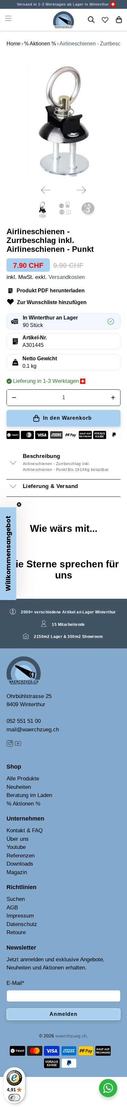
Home (14, 43)
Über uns (18, 839)
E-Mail (15, 983)
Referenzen (21, 856)
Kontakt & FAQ (25, 830)
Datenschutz (22, 924)
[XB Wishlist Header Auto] (105, 19)
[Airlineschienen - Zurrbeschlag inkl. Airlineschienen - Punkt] (64, 117)
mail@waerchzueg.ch (33, 729)
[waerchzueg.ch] (63, 19)
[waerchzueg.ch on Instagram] (10, 745)
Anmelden (63, 1014)
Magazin (17, 872)
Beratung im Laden (29, 795)
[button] (8, 553)
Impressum (20, 916)
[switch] (14, 1097)
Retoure (16, 932)
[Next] (81, 190)
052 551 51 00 (24, 721)
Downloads (20, 864)
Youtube (16, 847)
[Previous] (45, 190)
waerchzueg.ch (71, 1035)
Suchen (16, 899)
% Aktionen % (40, 43)
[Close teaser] (19, 504)
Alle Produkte (23, 778)
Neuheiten (19, 787)
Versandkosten (67, 277)
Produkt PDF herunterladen (51, 290)
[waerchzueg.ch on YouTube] (18, 745)
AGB (12, 907)
